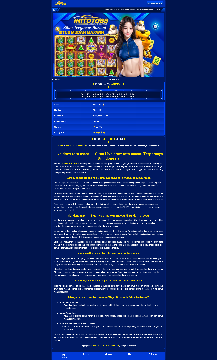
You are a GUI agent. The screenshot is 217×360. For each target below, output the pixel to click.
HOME (61, 146)
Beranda (64, 357)
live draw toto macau (76, 146)
